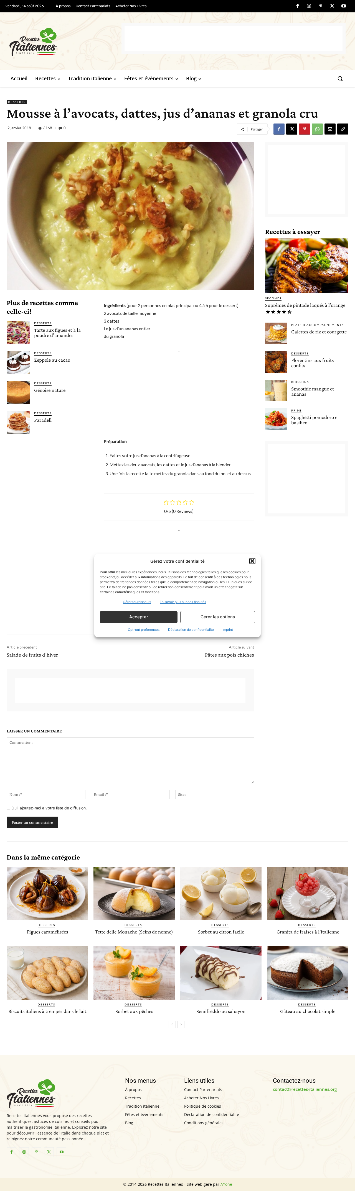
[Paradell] (18, 422)
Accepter (138, 616)
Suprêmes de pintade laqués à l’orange (305, 305)
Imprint (227, 629)
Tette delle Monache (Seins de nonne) (134, 932)
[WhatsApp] (317, 129)
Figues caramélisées (47, 932)
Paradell (43, 420)
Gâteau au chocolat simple (307, 1011)
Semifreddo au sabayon (220, 1011)
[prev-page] (172, 1024)
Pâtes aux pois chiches (229, 655)
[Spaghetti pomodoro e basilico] (276, 419)
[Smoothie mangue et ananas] (276, 390)
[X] (332, 6)
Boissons (300, 382)
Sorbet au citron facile (221, 932)
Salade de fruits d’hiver (32, 655)
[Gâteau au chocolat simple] (307, 972)
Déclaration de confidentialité (191, 629)
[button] (252, 561)
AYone (226, 1184)
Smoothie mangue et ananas (312, 391)
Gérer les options (218, 616)
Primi (296, 410)
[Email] (330, 129)
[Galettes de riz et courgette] (276, 333)
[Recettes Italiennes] (65, 41)
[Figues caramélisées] (47, 893)
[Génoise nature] (18, 392)
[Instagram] (309, 6)
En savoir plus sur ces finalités (183, 602)
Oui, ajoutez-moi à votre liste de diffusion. (48, 808)
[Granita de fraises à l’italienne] (307, 893)
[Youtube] (343, 6)
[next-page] (181, 1024)
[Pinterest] (320, 6)
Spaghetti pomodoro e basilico (314, 419)
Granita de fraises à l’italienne (308, 932)
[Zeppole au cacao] (18, 362)
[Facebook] (297, 6)
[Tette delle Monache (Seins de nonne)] (134, 893)
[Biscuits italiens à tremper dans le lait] (47, 972)
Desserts (17, 102)
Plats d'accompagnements (317, 324)
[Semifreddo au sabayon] (221, 972)
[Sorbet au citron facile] (221, 893)
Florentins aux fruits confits (312, 362)
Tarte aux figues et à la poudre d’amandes (57, 332)
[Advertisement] (234, 38)
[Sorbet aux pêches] (134, 972)
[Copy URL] (342, 129)
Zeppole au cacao (52, 360)
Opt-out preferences (143, 629)
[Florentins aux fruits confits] (276, 362)
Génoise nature (49, 390)
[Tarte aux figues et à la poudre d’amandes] (18, 332)
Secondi (273, 298)
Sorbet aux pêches (134, 1011)
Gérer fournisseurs (137, 602)
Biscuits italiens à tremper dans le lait (47, 1011)
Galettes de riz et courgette (319, 332)
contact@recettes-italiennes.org (305, 1089)
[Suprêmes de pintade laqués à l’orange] (306, 265)
